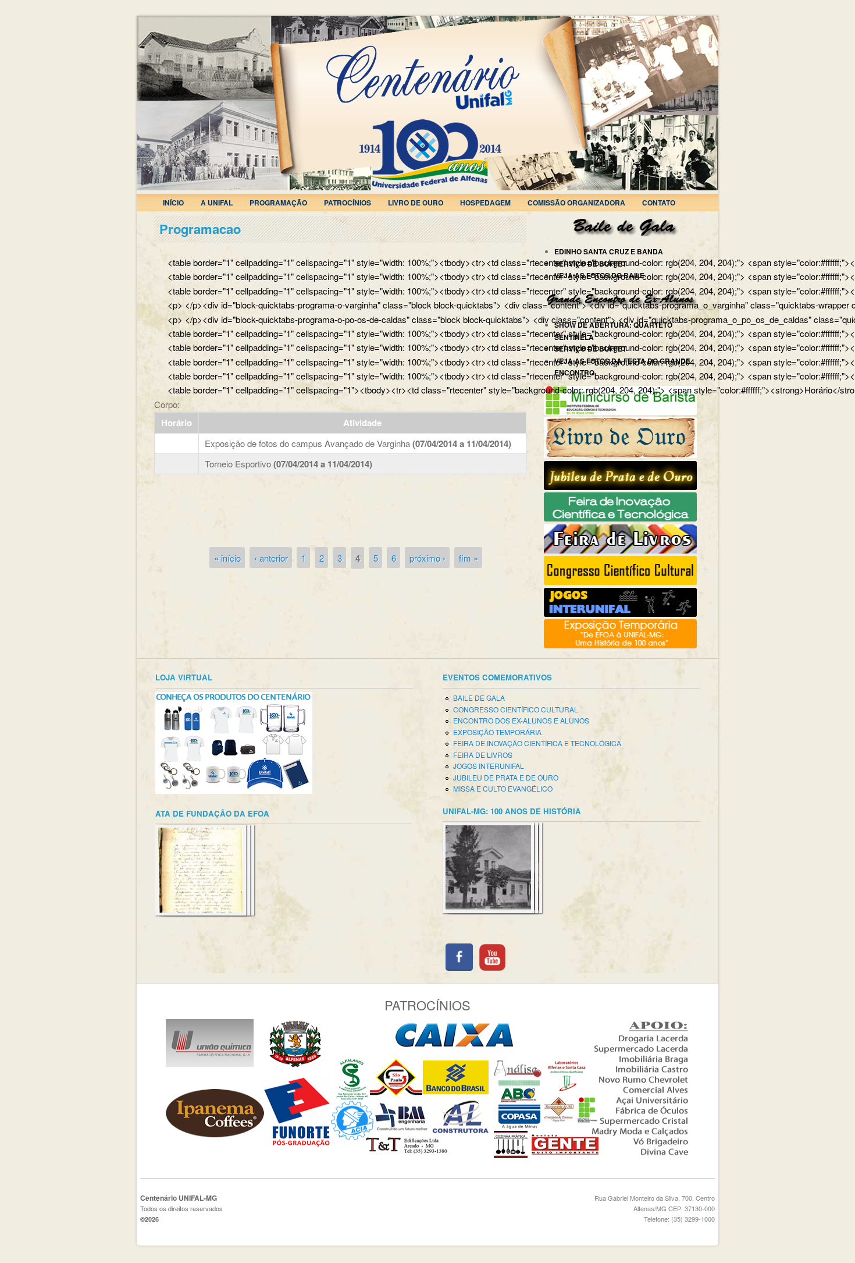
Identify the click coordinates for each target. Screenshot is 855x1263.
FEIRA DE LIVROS (482, 755)
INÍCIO (173, 202)
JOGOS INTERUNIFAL (488, 766)
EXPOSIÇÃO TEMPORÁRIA (497, 732)
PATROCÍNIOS (347, 202)
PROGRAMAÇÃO (278, 202)
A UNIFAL (217, 202)
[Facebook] (459, 968)
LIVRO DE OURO (415, 202)
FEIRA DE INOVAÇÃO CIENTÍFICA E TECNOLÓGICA (537, 743)
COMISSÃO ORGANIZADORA (576, 202)
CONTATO (658, 202)
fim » (468, 558)
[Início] (427, 186)
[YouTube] (492, 968)
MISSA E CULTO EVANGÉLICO (503, 788)
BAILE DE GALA (479, 698)
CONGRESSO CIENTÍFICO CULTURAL (515, 709)
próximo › (427, 558)
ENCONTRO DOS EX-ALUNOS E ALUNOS (521, 720)
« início (227, 558)
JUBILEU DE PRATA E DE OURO (505, 777)
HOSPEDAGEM (485, 202)
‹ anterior (271, 558)
